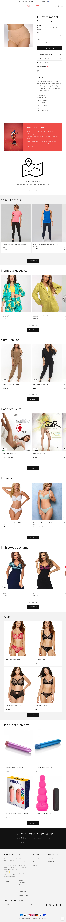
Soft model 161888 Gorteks (41, 659)
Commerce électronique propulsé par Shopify (37, 918)
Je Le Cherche (25, 918)
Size (38, 32)
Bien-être (35, 865)
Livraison (21, 876)
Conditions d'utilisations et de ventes (23, 882)
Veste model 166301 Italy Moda (10, 315)
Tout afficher (33, 260)
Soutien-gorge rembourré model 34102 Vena (13, 522)
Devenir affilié (22, 891)
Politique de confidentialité (22, 866)
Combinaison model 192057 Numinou (42, 384)
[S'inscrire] (45, 843)
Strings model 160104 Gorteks (42, 705)
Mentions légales (23, 862)
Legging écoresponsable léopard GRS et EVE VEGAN (45, 244)
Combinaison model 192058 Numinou (11, 384)
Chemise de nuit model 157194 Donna (12, 592)
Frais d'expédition (48, 27)
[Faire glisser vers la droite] (36, 190)
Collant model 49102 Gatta (39, 453)
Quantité (39, 39)
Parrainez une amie (24, 895)
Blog (20, 858)
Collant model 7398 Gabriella (9, 453)
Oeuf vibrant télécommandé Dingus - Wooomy (17, 813)
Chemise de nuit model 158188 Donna (42, 592)
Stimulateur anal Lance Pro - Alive (43, 813)
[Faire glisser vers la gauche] (29, 190)
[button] (3, 5)
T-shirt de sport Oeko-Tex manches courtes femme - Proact (15, 245)
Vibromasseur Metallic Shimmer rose (14, 767)
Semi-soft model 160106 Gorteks (13, 705)
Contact (21, 888)
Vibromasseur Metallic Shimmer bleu (43, 767)
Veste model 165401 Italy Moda (40, 315)
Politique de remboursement (23, 872)
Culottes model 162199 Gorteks (13, 659)
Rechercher (36, 858)
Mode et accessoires (38, 862)
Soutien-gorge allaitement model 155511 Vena (44, 522)
